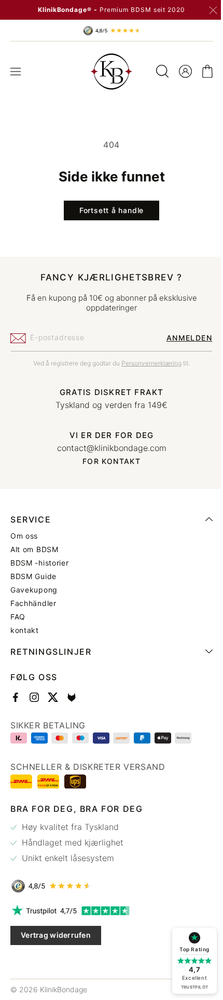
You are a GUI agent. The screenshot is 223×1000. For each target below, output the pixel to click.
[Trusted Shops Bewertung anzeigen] (107, 886)
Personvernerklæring (148, 363)
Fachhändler (33, 603)
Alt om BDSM (34, 549)
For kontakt (107, 461)
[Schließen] (213, 10)
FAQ (17, 617)
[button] (15, 71)
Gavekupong (34, 590)
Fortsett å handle (107, 210)
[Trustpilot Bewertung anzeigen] (107, 911)
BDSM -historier (39, 563)
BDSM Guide (33, 576)
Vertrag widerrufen (56, 935)
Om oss (24, 536)
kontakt (24, 630)
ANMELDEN (181, 337)
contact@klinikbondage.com (107, 448)
